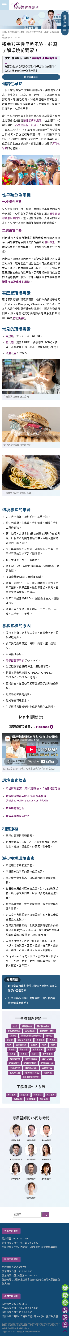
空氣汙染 (11, 353)
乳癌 (33, 125)
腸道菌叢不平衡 (15, 660)
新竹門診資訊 (11, 1259)
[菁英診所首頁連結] (25, 5)
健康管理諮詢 (31, 77)
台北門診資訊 (11, 1231)
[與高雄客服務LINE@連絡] (65, 1302)
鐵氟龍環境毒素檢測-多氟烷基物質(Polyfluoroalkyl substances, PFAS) (27, 798)
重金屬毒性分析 (15, 808)
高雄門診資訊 (11, 1296)
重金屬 (10, 336)
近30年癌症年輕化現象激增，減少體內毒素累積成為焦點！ (32, 1000)
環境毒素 (49, 242)
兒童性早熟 (19, 318)
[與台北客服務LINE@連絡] (65, 1287)
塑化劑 (10, 342)
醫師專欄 (64, 21)
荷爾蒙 (30, 299)
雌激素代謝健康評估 (18, 816)
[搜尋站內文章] (45, 1214)
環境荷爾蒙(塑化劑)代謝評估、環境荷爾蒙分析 (33, 788)
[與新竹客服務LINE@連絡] (65, 1295)
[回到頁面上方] (65, 1332)
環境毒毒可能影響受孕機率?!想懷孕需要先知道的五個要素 (32, 988)
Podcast (43, 726)
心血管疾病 (21, 125)
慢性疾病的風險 (32, 120)
